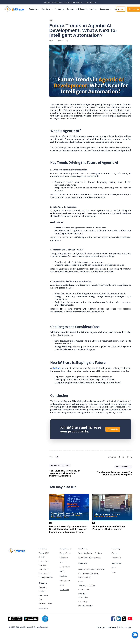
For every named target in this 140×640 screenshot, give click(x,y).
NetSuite (63, 562)
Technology (59, 9)
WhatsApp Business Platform (90, 553)
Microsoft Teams (46, 603)
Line (40, 599)
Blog (114, 568)
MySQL (62, 571)
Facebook (43, 591)
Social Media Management (89, 558)
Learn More (43, 608)
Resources (104, 9)
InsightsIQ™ (44, 561)
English (117, 9)
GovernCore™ (44, 573)
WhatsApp (43, 587)
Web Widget (44, 595)
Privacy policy (125, 627)
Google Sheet (65, 553)
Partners (94, 9)
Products (33, 9)
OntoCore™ (44, 569)
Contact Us (116, 558)
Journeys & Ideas (46, 577)
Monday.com (65, 581)
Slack (62, 585)
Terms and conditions (106, 627)
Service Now (65, 567)
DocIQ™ (42, 557)
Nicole (51, 41)
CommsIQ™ (44, 553)
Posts (114, 572)
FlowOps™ (43, 565)
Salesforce (64, 558)
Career (114, 553)
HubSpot (63, 576)
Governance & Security (77, 9)
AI (51, 20)
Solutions (46, 9)
